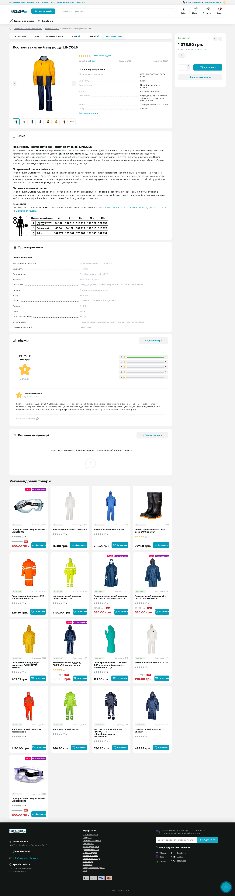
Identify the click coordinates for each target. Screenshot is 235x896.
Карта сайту (88, 862)
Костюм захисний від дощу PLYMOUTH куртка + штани (67, 664)
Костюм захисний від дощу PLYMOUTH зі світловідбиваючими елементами (108, 733)
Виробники (48, 21)
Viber (162, 857)
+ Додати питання (152, 435)
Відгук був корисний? (28, 418)
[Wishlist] (48, 504)
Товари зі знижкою (24, 21)
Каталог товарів (45, 11)
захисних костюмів (115, 207)
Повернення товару (91, 859)
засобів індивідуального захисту (148, 207)
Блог (53, 2)
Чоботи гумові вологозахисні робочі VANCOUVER (150, 530)
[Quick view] (48, 499)
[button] (74, 83)
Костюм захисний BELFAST (67, 729)
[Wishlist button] (215, 39)
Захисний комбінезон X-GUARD (151, 663)
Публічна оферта (90, 853)
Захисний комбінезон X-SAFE (109, 529)
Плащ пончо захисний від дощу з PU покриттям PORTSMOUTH (110, 597)
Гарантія (44, 2)
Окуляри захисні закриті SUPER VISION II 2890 (28, 799)
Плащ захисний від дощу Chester (148, 730)
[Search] (173, 11)
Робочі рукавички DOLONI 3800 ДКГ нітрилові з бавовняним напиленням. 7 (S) (110, 665)
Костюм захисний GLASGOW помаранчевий (26, 730)
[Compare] (48, 509)
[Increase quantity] (188, 65)
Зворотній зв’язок (90, 856)
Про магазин (33, 2)
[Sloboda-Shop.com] (19, 11)
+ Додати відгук (153, 340)
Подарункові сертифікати (94, 868)
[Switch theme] (224, 2)
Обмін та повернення (92, 841)
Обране (195, 11)
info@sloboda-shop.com (26, 858)
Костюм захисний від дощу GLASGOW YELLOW (67, 597)
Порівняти (207, 11)
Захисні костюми (52, 29)
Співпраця (80, 2)
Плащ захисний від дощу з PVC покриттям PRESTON (28, 597)
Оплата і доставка (17, 2)
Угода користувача (91, 847)
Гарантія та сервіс (90, 835)
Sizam (93, 61)
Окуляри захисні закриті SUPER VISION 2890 (28, 530)
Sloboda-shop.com (26, 211)
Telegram (163, 853)
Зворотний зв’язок (65, 2)
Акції (85, 871)
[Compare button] (220, 39)
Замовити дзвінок (213, 2)
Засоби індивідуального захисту (28, 29)
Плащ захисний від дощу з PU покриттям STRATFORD (150, 597)
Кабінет (184, 13)
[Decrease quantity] (188, 69)
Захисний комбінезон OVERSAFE (70, 529)
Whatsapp (164, 861)
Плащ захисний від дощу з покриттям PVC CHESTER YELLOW (26, 665)
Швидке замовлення (200, 77)
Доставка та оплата (91, 850)
